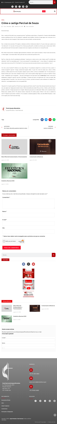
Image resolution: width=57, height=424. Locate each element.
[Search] (54, 2)
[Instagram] (20, 7)
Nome (4, 211)
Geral (3, 19)
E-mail (4, 220)
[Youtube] (23, 7)
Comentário (6, 197)
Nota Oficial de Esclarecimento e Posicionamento (14, 157)
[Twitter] (16, 7)
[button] (55, 11)
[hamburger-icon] (43, 11)
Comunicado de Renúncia (36, 157)
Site (3, 228)
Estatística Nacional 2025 (7, 181)
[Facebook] (23, 264)
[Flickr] (27, 7)
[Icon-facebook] (12, 7)
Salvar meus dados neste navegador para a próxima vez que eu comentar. (24, 236)
